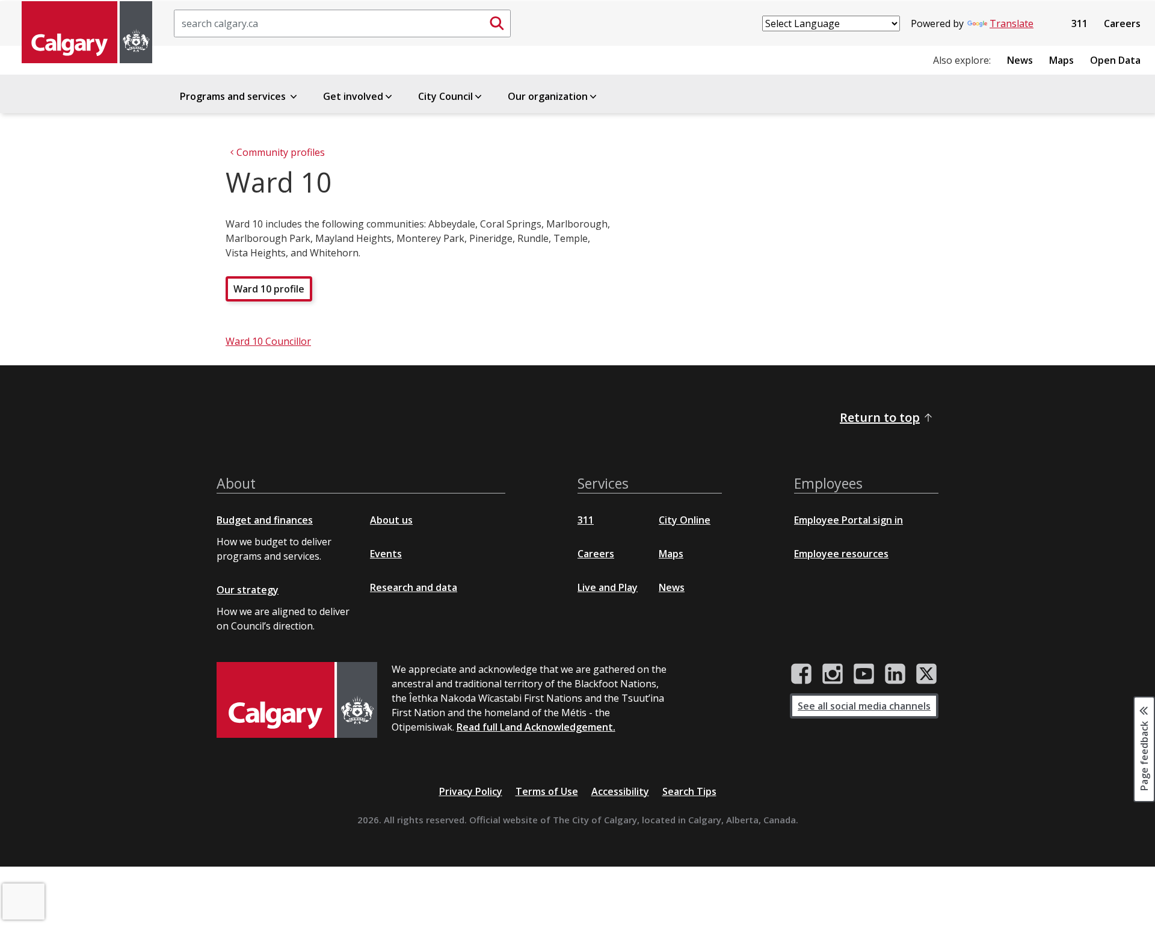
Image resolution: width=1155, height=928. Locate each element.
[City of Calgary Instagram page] (833, 674)
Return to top (880, 417)
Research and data (413, 587)
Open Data (1115, 60)
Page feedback (1144, 755)
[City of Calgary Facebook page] (801, 674)
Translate (1011, 23)
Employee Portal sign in (848, 520)
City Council (445, 96)
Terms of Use (547, 791)
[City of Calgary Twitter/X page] (926, 674)
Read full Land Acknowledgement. (536, 727)
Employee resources (841, 553)
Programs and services (234, 96)
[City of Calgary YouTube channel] (864, 674)
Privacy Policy (470, 791)
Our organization (548, 96)
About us (391, 520)
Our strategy (248, 589)
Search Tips (689, 791)
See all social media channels (864, 706)
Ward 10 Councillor (268, 341)
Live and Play (608, 587)
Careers (1122, 23)
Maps (1061, 60)
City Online (684, 520)
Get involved (353, 96)
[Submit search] (497, 23)
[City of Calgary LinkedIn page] (895, 674)
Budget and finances (265, 520)
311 (1079, 23)
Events (386, 553)
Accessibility (620, 791)
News (1020, 60)
